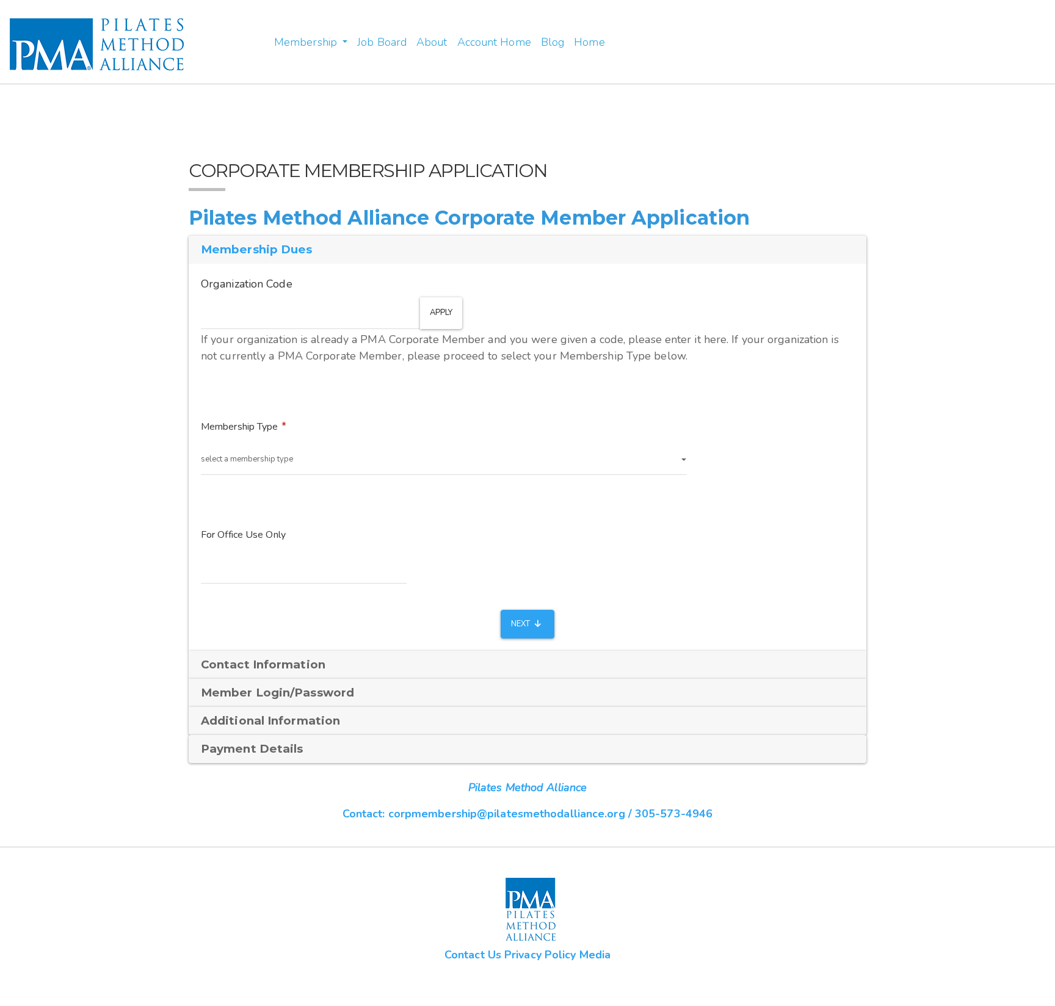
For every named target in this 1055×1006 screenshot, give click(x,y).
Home (589, 42)
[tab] (527, 665)
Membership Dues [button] (257, 249)
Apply (441, 312)
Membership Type (239, 426)
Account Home (494, 42)
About (432, 42)
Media (595, 954)
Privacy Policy (540, 954)
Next (521, 623)
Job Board (382, 42)
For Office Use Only (243, 534)
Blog (552, 42)
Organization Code (246, 284)
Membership (307, 42)
